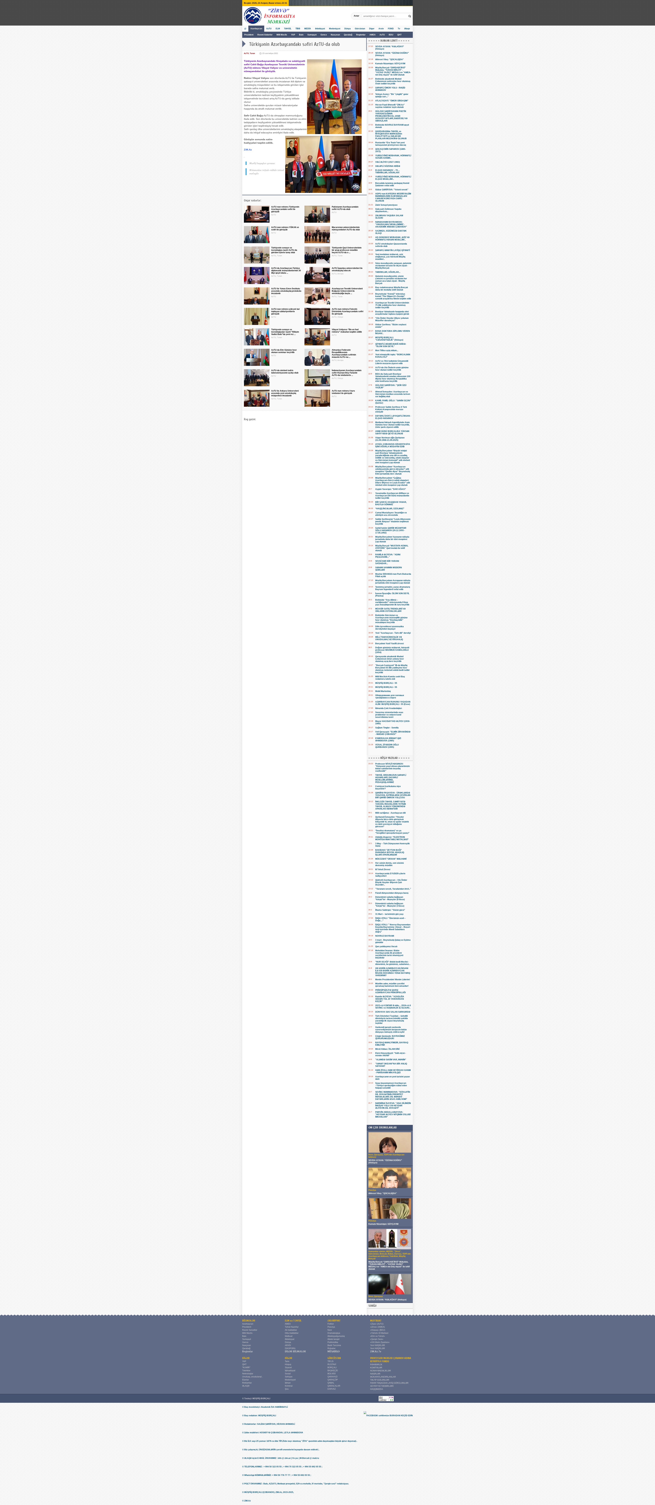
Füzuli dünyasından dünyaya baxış (392, 893)
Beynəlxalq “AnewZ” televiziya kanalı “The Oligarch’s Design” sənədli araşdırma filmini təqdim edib (393, 296)
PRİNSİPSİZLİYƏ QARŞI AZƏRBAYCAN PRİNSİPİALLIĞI (390, 991)
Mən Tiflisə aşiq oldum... (386, 350)
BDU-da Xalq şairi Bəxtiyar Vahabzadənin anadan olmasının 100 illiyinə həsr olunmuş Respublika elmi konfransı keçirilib (392, 377)
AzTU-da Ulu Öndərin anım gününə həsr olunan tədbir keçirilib (392, 368)
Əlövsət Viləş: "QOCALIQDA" (389, 59)
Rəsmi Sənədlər (249, 1330)
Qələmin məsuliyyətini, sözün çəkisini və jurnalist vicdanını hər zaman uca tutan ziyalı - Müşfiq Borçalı (391, 280)
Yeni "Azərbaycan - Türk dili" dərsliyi (393, 633)
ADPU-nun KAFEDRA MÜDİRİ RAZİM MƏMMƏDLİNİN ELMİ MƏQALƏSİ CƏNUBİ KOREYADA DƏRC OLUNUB (393, 197)
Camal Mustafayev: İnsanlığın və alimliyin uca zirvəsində (391, 513)
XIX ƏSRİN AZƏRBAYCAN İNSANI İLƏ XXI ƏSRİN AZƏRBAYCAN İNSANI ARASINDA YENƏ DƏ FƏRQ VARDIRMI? (392, 972)
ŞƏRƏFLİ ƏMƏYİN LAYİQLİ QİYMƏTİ (392, 250)
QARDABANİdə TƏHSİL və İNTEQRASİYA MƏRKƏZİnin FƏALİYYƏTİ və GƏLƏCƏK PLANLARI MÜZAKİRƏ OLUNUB (391, 135)
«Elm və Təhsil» (377, 1336)
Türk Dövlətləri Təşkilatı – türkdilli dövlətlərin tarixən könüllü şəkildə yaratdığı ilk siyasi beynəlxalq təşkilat (391, 1019)
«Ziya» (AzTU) (376, 1324)
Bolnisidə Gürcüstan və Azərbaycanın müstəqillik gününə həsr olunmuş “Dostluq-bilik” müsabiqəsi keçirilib (391, 619)
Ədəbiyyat (320, 28)
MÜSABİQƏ (334, 1351)
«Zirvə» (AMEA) (377, 1327)
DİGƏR (246, 1358)
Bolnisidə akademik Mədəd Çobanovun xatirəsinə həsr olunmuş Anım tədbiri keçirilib (392, 81)
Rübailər (332, 1348)
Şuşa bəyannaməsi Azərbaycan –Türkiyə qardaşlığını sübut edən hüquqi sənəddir (391, 1085)
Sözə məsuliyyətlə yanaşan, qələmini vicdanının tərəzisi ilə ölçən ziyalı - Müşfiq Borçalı (393, 265)
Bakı (301, 35)
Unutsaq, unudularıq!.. (252, 1377)
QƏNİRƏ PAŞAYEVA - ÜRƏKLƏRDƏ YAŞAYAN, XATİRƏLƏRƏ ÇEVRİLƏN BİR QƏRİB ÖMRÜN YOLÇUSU (392, 795)
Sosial (288, 1373)
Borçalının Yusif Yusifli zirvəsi (389, 643)
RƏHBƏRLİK (376, 1364)
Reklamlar (247, 1383)
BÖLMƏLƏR (248, 1320)
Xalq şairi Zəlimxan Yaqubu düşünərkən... (388, 210)
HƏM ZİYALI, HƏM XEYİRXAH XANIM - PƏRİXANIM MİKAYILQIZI (393, 1071)
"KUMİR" (246, 1367)
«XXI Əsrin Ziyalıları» (380, 1342)
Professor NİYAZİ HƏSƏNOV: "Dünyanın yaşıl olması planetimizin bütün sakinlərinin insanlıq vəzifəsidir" (392, 767)
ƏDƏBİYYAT (334, 1320)
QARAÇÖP (333, 1380)
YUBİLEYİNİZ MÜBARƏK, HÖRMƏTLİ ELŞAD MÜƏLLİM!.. (393, 177)
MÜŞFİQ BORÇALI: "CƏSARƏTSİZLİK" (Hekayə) (389, 338)
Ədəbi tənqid (333, 1339)
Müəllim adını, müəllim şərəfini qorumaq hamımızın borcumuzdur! (392, 984)
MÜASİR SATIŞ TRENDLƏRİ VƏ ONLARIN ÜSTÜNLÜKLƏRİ (390, 610)
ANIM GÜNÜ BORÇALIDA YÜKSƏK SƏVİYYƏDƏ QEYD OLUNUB (392, 432)
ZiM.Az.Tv (375, 1351)
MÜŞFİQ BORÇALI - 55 (386, 683)
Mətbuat (288, 1336)
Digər (371, 28)
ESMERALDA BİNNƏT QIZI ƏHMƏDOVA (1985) (388, 739)
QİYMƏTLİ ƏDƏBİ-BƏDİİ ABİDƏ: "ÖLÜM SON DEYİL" (390, 345)
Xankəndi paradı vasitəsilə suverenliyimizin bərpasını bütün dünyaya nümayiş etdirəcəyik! (391, 1029)
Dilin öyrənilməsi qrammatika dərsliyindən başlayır (389, 627)
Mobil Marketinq (383, 691)
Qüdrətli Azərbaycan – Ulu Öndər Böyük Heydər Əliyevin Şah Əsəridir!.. (391, 882)
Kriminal (289, 1386)
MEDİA (307, 28)
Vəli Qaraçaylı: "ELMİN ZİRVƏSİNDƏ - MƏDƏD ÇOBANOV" (392, 733)
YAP (293, 35)
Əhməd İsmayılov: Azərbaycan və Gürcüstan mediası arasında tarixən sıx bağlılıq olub (392, 394)
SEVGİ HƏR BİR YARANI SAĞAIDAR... (387, 562)
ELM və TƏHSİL (293, 1320)
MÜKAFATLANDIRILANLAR (383, 1377)
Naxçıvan (335, 35)
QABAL (331, 1383)
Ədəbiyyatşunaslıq (336, 1336)
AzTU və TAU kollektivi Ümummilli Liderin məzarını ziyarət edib (391, 362)
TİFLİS (330, 1361)
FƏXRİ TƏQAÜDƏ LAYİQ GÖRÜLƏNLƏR (389, 1383)
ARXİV (288, 1345)
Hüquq (288, 1364)
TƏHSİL (287, 28)
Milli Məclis (281, 35)
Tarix (287, 1361)
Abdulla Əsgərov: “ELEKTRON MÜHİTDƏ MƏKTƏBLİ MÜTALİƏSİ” (392, 838)
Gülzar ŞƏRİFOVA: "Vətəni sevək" (391, 189)
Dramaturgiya (334, 1333)
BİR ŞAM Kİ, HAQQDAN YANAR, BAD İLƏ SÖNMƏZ (391, 503)
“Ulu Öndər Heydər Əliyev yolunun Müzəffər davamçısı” (392, 319)
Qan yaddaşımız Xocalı (386, 946)
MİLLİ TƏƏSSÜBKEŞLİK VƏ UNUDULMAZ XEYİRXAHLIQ (389, 638)
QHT (399, 35)
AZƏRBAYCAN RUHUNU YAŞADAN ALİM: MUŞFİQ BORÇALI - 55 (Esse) (392, 703)
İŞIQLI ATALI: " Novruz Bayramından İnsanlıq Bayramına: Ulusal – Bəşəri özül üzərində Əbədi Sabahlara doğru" (392, 928)
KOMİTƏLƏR (376, 1367)
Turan (252, 53)
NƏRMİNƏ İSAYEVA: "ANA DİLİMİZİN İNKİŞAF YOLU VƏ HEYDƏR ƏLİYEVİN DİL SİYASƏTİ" (393, 1105)
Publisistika (333, 1342)
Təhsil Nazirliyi (292, 1327)
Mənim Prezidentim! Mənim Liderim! (392, 979)
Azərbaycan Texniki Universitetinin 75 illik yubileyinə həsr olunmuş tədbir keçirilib (392, 305)
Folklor (331, 1324)
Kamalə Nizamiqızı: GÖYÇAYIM (390, 63)
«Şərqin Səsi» (376, 1339)
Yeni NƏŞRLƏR (377, 1345)
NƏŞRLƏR (375, 1374)
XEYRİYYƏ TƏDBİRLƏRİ (382, 1386)
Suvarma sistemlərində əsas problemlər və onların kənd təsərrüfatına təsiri (389, 714)
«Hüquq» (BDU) (377, 1330)
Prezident (248, 35)
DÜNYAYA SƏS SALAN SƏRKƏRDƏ (392, 1012)
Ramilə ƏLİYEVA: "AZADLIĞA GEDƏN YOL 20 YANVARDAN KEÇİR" (389, 999)
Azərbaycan (256, 28)
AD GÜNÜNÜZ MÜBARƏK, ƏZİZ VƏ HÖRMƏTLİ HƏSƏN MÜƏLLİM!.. (392, 238)
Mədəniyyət (334, 28)
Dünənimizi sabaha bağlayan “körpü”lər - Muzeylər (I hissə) (389, 904)
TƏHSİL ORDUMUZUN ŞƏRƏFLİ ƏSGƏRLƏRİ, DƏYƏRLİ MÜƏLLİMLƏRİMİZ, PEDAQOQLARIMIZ (390, 778)
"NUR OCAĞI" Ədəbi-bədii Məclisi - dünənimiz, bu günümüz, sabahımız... (392, 963)
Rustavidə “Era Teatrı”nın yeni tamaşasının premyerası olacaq (390, 143)
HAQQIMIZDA (376, 1389)
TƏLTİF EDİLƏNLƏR (379, 1380)
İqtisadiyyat (290, 1370)
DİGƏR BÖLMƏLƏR (295, 1351)
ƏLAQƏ (245, 1386)
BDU (391, 35)
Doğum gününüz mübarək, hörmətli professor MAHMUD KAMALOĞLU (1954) (392, 650)
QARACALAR (334, 1386)
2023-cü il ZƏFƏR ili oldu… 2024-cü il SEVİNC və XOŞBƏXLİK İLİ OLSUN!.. (393, 1006)
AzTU (382, 35)
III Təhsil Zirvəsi (382, 869)
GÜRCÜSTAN (334, 1358)
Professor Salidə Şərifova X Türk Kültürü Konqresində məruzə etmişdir (391, 409)
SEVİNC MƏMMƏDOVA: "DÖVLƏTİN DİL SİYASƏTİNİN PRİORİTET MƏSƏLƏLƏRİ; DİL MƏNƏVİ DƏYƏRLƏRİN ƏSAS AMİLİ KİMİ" (392, 1095)
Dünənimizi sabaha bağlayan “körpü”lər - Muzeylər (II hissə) (390, 898)
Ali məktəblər (291, 1330)
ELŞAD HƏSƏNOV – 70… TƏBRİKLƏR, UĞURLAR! (387, 171)
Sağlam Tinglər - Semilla (387, 728)
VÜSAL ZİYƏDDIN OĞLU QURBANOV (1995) (387, 746)
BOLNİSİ (332, 1373)
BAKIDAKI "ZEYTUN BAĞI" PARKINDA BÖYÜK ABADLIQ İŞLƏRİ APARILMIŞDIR (389, 852)
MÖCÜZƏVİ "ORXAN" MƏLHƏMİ (390, 859)
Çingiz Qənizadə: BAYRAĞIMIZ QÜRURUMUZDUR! (390, 1037)
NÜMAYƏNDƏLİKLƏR (380, 1371)
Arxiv (381, 28)
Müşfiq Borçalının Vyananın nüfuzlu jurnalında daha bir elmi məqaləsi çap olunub (392, 539)
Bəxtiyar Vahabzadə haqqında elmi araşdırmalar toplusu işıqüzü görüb (392, 312)
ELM (278, 28)
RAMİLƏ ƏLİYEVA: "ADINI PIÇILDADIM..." (387, 555)
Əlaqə (407, 28)
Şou (287, 1389)
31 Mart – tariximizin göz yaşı (389, 914)
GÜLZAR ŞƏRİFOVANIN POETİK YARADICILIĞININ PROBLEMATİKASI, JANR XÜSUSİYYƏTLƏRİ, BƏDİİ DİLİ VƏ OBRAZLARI (391, 116)
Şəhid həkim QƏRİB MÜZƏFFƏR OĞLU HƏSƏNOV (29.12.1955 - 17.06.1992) (390, 530)
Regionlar (361, 35)
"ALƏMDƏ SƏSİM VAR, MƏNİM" (390, 1059)
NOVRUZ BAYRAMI (384, 936)
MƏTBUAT (376, 1320)
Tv (399, 28)
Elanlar (245, 1380)
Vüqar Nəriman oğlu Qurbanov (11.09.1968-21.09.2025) (390, 439)
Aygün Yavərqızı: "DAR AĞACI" (390, 489)
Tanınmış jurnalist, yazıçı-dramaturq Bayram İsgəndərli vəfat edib (392, 588)
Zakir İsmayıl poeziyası (386, 205)
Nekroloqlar (247, 1373)
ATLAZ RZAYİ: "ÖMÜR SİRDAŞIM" (391, 101)
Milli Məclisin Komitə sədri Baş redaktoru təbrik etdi (390, 677)
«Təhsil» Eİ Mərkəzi (379, 1333)
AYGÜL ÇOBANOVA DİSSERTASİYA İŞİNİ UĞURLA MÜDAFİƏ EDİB (392, 445)
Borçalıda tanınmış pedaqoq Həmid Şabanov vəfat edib (392, 184)
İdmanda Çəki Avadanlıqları (388, 708)
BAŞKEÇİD (333, 1370)
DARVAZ (332, 1389)
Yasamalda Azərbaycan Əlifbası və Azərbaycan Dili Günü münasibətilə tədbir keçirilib (392, 495)
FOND (391, 28)
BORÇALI (332, 1367)
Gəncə (324, 35)
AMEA (372, 35)
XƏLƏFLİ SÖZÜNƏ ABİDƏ (387, 166)
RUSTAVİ (332, 1364)
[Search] (410, 15)
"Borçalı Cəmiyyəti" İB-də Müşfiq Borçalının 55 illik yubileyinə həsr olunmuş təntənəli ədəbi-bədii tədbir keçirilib (392, 669)
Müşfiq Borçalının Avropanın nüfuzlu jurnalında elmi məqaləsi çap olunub (392, 581)
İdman (288, 1383)
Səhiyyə (288, 1377)
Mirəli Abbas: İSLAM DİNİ (387, 1049)
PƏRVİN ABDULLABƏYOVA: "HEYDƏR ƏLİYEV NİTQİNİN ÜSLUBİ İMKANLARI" (393, 1114)
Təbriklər (246, 1370)
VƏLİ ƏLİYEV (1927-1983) (387, 162)
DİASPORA (290, 1348)
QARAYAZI (332, 1377)
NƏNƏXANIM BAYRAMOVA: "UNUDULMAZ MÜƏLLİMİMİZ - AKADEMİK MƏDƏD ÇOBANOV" (391, 224)
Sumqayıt (312, 35)
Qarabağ (348, 35)
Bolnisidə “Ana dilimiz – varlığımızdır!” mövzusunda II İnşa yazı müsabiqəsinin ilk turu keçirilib (392, 602)
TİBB (297, 28)
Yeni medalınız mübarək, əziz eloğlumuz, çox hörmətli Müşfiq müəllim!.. (390, 256)
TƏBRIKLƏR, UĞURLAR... (387, 272)
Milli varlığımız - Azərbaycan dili (390, 813)
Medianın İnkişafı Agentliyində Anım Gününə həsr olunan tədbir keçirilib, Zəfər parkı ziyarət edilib (392, 424)
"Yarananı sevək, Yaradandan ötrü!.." (393, 889)
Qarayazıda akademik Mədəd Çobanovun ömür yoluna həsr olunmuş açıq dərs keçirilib (389, 658)
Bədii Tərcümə (334, 1345)
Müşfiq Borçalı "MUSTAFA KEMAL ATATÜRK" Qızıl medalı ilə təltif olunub (391, 548)
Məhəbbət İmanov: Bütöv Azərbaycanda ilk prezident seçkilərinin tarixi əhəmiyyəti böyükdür (389, 954)
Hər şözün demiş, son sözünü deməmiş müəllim (389, 864)
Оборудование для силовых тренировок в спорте (389, 696)
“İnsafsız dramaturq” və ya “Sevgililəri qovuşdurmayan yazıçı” (392, 831)
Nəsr (330, 1330)
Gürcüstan (360, 28)
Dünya (347, 28)
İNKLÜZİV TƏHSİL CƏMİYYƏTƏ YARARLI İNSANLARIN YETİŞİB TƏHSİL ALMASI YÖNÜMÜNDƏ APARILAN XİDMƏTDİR (390, 805)
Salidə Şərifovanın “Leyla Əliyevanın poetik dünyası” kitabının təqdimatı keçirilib (392, 521)
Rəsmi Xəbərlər (265, 35)
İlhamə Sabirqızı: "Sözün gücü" (390, 910)
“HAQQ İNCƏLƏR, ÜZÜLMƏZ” (389, 508)
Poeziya (331, 1327)
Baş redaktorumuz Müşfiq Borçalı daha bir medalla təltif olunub (391, 288)
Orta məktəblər (292, 1333)
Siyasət (288, 1367)
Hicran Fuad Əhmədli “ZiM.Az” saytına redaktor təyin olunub (390, 106)
